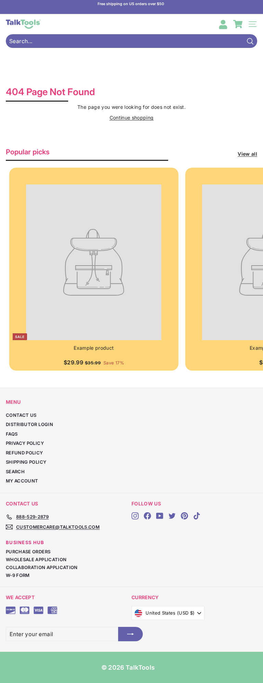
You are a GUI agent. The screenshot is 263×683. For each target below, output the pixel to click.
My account (22, 481)
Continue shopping (132, 117)
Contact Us (21, 415)
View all (247, 154)
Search (15, 471)
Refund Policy (24, 452)
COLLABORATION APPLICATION (42, 567)
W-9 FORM (18, 575)
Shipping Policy (26, 462)
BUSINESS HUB (25, 542)
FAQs (11, 434)
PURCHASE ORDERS (28, 551)
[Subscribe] (130, 634)
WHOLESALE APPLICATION (36, 559)
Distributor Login (29, 424)
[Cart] (238, 24)
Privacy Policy (25, 443)
